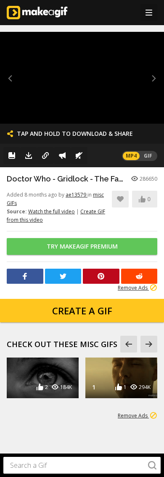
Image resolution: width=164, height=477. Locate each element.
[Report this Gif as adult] (62, 155)
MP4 (131, 155)
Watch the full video (51, 211)
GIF (148, 155)
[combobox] (82, 465)
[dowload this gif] (28, 155)
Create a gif (82, 310)
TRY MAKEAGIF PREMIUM (82, 246)
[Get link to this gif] (45, 155)
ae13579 (76, 194)
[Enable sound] (79, 155)
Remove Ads (133, 287)
